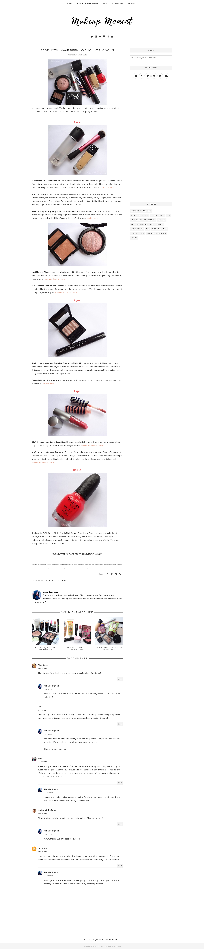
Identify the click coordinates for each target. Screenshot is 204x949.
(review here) (108, 187)
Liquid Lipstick (137, 229)
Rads (40, 706)
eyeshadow (161, 233)
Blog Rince (43, 665)
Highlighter (142, 224)
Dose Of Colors (157, 215)
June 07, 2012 (42, 814)
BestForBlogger (117, 946)
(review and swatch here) (54, 279)
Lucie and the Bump (47, 810)
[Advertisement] (151, 101)
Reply (120, 679)
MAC (147, 229)
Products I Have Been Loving (52, 581)
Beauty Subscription (139, 215)
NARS (165, 229)
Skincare (150, 233)
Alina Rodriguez (51, 685)
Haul (133, 224)
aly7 (40, 758)
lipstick (134, 238)
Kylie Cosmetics (156, 224)
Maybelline (156, 229)
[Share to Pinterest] (116, 574)
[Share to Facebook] (107, 574)
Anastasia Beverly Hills (141, 211)
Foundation (149, 220)
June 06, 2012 (42, 669)
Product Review (137, 233)
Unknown (42, 848)
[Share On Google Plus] (121, 574)
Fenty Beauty (136, 220)
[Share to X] (112, 574)
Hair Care (161, 220)
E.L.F (168, 215)
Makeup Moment (97, 946)
